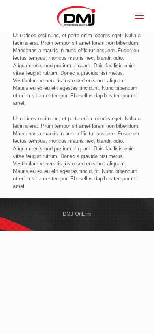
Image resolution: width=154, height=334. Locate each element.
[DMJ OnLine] (77, 16)
